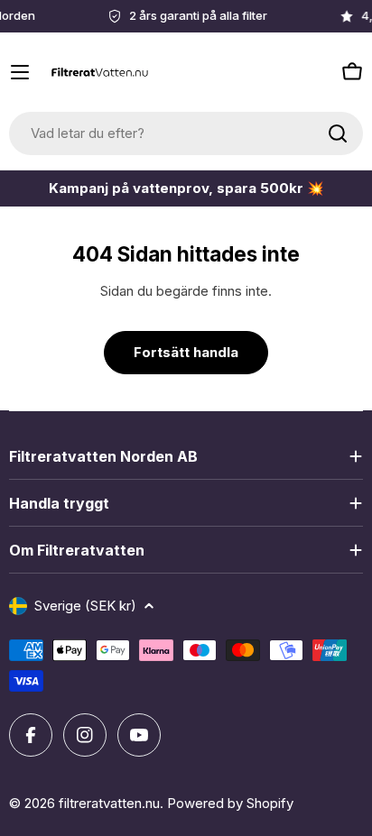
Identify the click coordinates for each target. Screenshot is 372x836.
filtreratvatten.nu (109, 803)
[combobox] (186, 133)
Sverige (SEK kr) (85, 605)
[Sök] (338, 133)
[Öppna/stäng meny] (20, 72)
